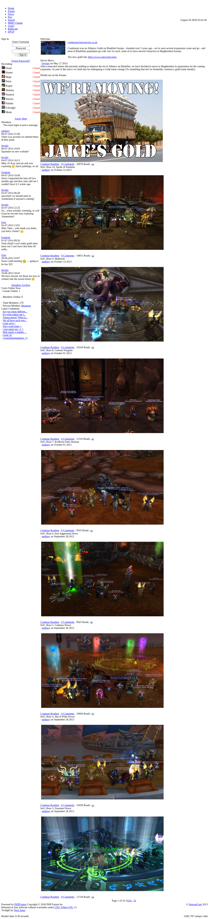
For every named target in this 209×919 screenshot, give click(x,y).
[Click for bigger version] (102, 249)
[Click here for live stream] (53, 53)
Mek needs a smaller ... (14, 332)
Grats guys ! (9, 323)
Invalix (4, 145)
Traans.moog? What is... (15, 317)
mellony (5, 131)
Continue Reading (49, 164)
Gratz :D (7, 335)
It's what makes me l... (14, 314)
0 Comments (67, 164)
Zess (3, 222)
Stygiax (46, 63)
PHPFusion (20, 904)
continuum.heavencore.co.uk (82, 42)
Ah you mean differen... (15, 311)
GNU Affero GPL (63, 907)
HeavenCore (195, 904)
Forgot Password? (20, 61)
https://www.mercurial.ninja (102, 57)
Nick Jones (19, 910)
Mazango (26, 305)
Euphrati (5, 172)
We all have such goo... (15, 320)
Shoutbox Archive (20, 285)
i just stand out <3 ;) (13, 329)
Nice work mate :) (12, 326)
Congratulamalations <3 (15, 338)
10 (134, 900)
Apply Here (21, 118)
